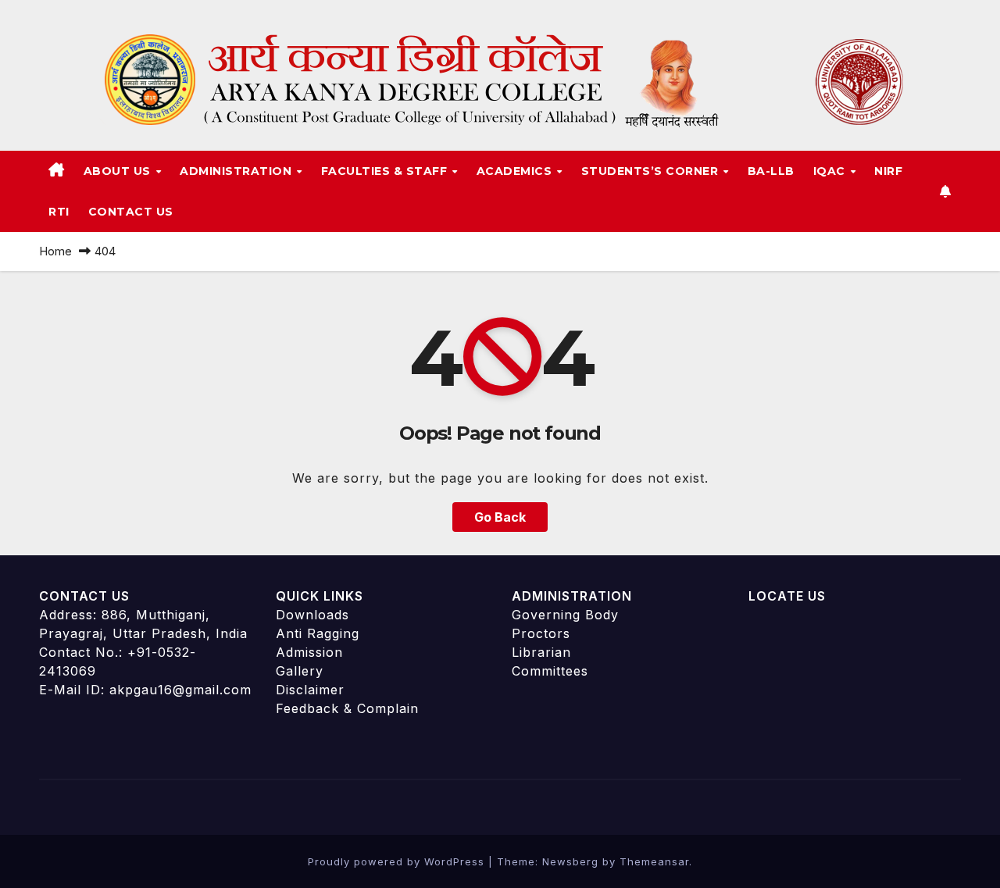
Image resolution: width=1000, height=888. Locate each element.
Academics (516, 171)
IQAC (831, 171)
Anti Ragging (317, 633)
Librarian (541, 652)
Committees (550, 671)
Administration (237, 171)
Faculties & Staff (386, 171)
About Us (119, 171)
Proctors (541, 633)
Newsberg (570, 861)
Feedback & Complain (347, 708)
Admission (309, 652)
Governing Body (565, 614)
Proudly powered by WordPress (398, 861)
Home (55, 251)
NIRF (888, 171)
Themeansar (654, 861)
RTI (59, 212)
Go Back (500, 517)
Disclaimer (310, 689)
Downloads (312, 614)
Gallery (299, 671)
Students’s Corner (651, 171)
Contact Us (130, 212)
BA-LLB (771, 171)
